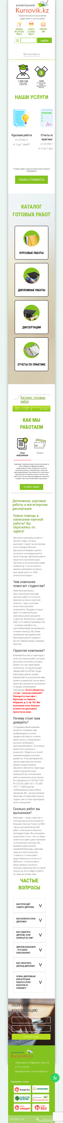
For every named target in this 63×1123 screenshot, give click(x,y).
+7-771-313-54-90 (22, 1067)
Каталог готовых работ (33, 399)
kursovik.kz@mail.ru (39, 1071)
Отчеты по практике (23, 339)
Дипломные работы (23, 265)
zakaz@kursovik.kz (22, 1071)
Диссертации (21, 302)
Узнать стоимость (31, 179)
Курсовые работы (22, 227)
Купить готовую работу (31, 31)
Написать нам (43, 30)
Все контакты (31, 54)
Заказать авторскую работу (19, 31)
